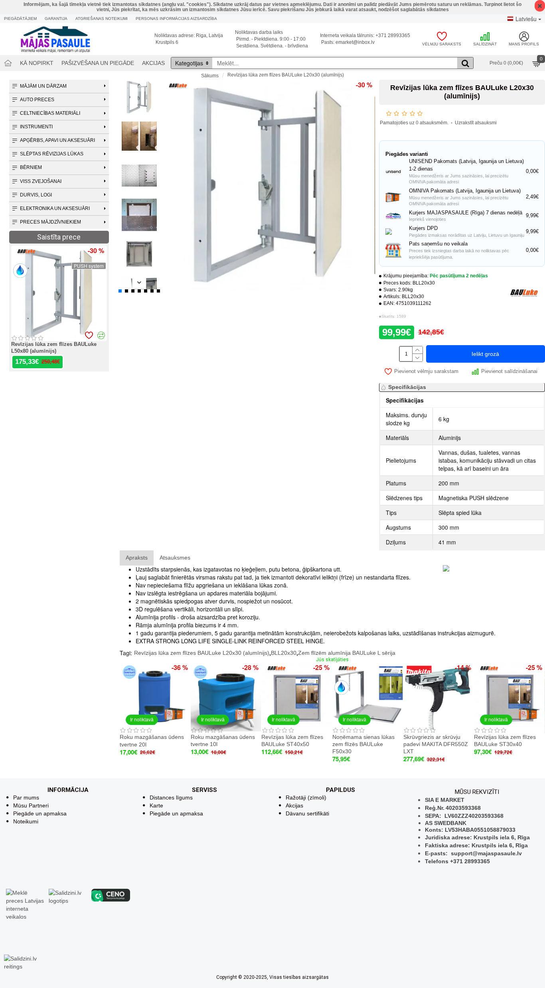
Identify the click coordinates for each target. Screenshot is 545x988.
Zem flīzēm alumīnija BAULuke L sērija (346, 653)
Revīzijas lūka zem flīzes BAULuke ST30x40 (505, 740)
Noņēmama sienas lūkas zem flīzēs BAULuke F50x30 (363, 744)
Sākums (210, 76)
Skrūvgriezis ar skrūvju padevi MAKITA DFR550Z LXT (435, 744)
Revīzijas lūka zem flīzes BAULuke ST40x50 (292, 740)
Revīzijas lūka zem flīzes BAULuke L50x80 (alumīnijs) (54, 347)
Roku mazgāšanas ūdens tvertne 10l (223, 740)
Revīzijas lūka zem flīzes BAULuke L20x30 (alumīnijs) (201, 653)
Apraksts (137, 557)
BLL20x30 (283, 653)
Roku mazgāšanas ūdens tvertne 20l (152, 740)
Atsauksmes (175, 557)
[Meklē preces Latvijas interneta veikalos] (25, 904)
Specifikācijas (407, 387)
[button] (139, 85)
